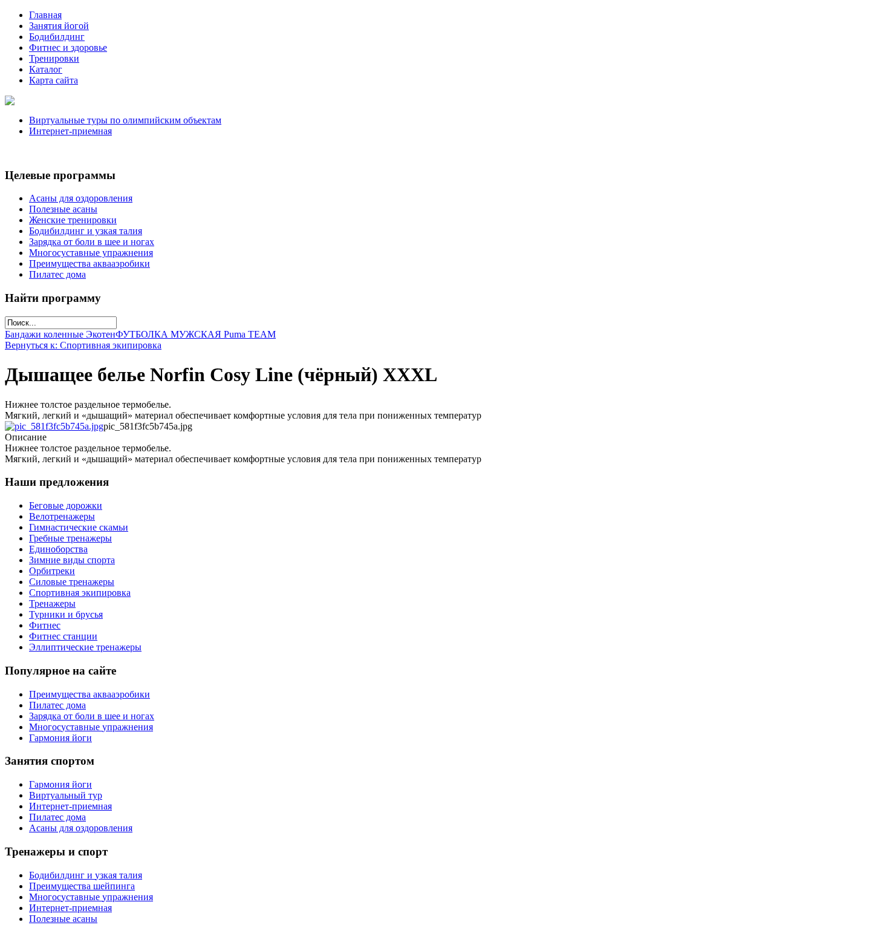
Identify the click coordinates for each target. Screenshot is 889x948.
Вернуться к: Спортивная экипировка (83, 345)
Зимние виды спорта (72, 560)
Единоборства (58, 549)
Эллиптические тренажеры (85, 647)
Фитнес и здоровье (68, 47)
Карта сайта (53, 80)
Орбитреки (52, 571)
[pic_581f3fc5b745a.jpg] (54, 426)
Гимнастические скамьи (78, 527)
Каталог (45, 69)
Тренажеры (52, 603)
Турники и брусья (66, 614)
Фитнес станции (63, 636)
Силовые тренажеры (71, 582)
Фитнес (44, 625)
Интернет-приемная (70, 131)
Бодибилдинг (57, 36)
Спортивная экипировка (80, 592)
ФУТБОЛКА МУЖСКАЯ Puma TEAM (196, 334)
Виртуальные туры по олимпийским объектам (125, 120)
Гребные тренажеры (70, 538)
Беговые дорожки (65, 505)
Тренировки (54, 58)
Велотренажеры (62, 516)
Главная (45, 15)
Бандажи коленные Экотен (60, 334)
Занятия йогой (59, 26)
